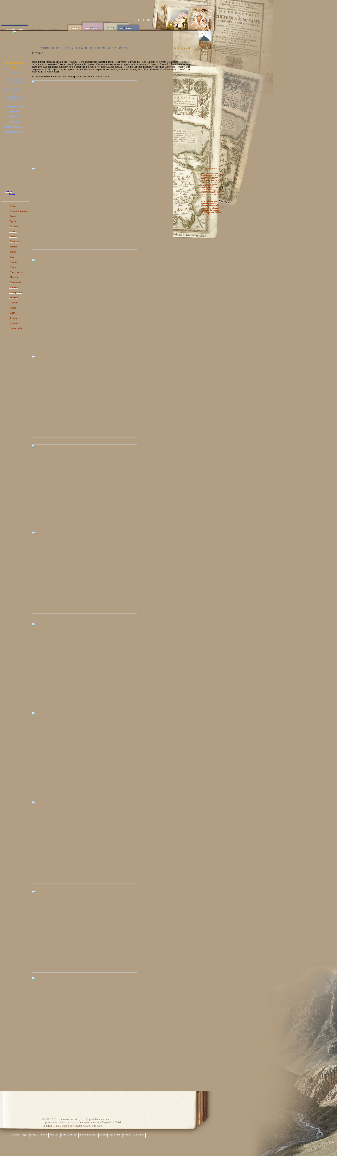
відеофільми (91, 28)
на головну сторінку (14, 29)
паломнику (125, 28)
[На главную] (138, 20)
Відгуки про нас (15, 126)
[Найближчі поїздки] (208, 62)
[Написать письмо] (148, 20)
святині (109, 28)
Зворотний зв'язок (14, 132)
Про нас (14, 111)
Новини (14, 116)
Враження (14, 121)
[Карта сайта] (143, 20)
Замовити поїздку (15, 106)
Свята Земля (203, 49)
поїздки (74, 28)
